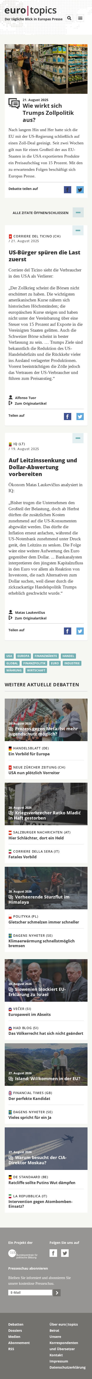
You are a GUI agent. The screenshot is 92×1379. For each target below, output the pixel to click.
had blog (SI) (25, 1028)
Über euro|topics (64, 1324)
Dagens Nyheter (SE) (32, 935)
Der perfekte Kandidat (29, 1098)
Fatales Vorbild (22, 856)
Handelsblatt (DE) (30, 748)
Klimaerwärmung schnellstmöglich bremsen (41, 943)
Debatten (15, 1324)
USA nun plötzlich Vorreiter (34, 772)
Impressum (59, 1361)
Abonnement (19, 1342)
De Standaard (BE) (30, 1177)
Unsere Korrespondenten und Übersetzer (64, 1342)
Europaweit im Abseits (29, 1014)
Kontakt (56, 1355)
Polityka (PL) (25, 916)
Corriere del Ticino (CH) (35, 238)
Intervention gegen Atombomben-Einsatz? (40, 1204)
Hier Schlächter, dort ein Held (36, 838)
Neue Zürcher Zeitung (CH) (38, 767)
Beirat (54, 1330)
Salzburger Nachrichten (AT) (41, 832)
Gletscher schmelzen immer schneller (43, 922)
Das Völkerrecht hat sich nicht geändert (45, 1033)
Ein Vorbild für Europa (29, 753)
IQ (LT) (24, 446)
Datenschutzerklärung (67, 1367)
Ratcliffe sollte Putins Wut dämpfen (41, 1182)
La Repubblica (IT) (29, 1196)
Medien (14, 1336)
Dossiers (15, 1330)
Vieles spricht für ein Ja (29, 1117)
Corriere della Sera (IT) (35, 851)
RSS (11, 1349)
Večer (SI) (21, 1008)
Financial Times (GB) (32, 1093)
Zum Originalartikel (27, 403)
